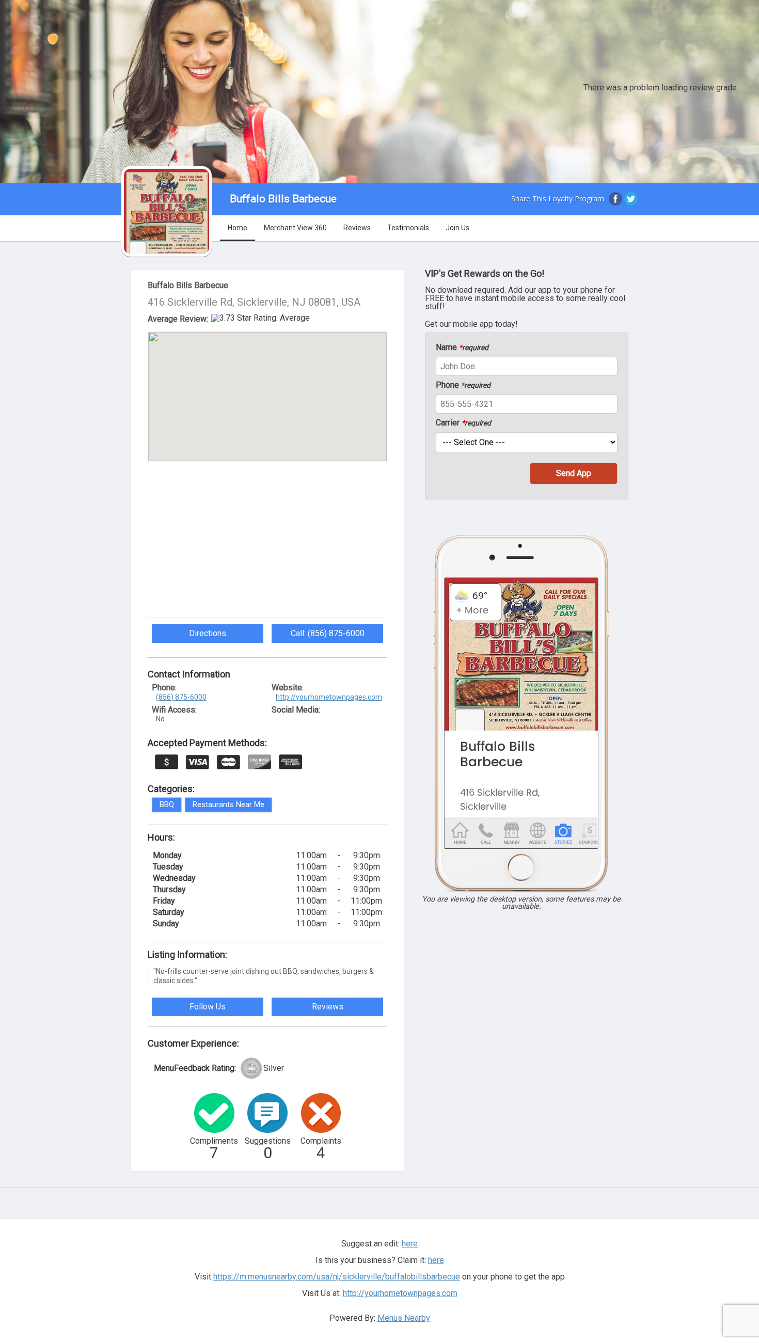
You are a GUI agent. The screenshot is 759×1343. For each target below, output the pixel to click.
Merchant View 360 (295, 228)
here (436, 1260)
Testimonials (408, 228)
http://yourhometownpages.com (329, 697)
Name (462, 347)
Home (237, 228)
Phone (463, 385)
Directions (207, 633)
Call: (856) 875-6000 (328, 633)
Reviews (357, 228)
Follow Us (207, 1007)
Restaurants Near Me (228, 804)
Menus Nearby (403, 1318)
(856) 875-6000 (181, 697)
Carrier (463, 423)
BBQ (167, 804)
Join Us (457, 228)
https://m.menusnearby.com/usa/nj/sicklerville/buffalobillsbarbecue (336, 1277)
